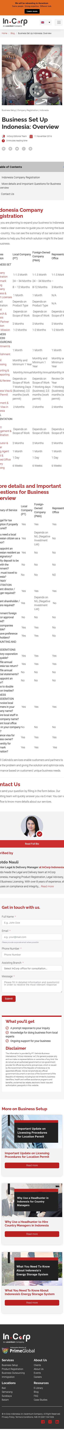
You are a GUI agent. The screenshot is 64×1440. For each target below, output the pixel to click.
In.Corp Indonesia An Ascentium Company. (23, 1414)
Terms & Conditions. (24, 1417)
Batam (5, 1399)
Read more (47, 886)
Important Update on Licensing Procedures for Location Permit (27, 1155)
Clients (37, 1365)
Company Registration (27, 110)
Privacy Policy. (8, 1417)
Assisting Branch (11, 962)
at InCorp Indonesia (51, 867)
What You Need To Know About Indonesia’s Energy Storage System (30, 1292)
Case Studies (40, 1399)
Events (37, 1373)
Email (5, 930)
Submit (9, 998)
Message (7, 976)
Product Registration (12, 1368)
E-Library (38, 1388)
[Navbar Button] (58, 22)
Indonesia (44, 110)
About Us (38, 1368)
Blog (13, 33)
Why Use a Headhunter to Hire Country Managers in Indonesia (27, 1223)
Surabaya (7, 1395)
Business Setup (9, 110)
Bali (4, 1388)
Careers (38, 1376)
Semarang (7, 1391)
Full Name (8, 916)
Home (4, 33)
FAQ (36, 1395)
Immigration (8, 1376)
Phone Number (10, 948)
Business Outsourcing (13, 1373)
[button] (45, 22)
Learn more (32, 11)
